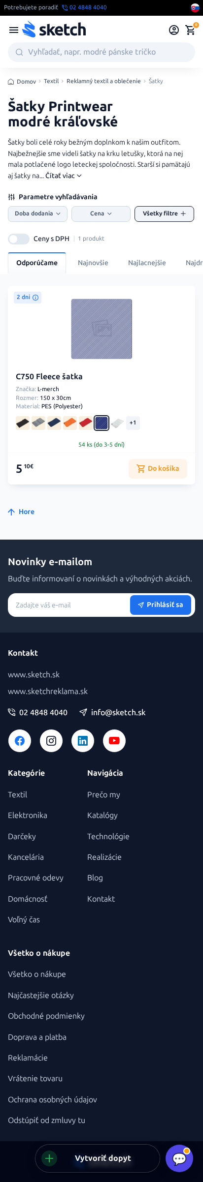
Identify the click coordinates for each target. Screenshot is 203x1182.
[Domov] (54, 30)
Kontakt (101, 899)
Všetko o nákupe (37, 974)
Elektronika (27, 815)
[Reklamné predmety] (14, 30)
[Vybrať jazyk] (195, 8)
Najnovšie (93, 263)
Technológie (108, 836)
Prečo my (103, 794)
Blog (95, 877)
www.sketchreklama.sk (48, 691)
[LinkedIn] (83, 741)
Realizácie (104, 857)
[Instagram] (51, 741)
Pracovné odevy (36, 877)
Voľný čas (24, 919)
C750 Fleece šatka (49, 376)
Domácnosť (27, 899)
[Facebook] (20, 741)
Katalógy (102, 815)
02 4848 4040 (43, 712)
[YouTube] (114, 741)
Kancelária (26, 857)
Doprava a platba (37, 1037)
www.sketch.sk (34, 674)
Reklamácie (28, 1057)
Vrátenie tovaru (35, 1078)
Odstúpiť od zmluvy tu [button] (46, 1120)
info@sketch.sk (118, 712)
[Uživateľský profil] (174, 30)
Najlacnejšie (147, 263)
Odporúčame (37, 263)
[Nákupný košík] (190, 30)
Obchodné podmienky (46, 1016)
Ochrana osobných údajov (52, 1099)
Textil (51, 81)
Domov (26, 81)
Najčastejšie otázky (41, 995)
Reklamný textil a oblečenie (104, 81)
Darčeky (22, 836)
